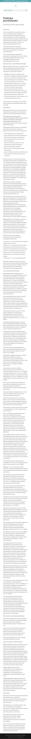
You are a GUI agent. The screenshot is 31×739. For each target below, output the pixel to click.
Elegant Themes (21, 735)
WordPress (20, 737)
